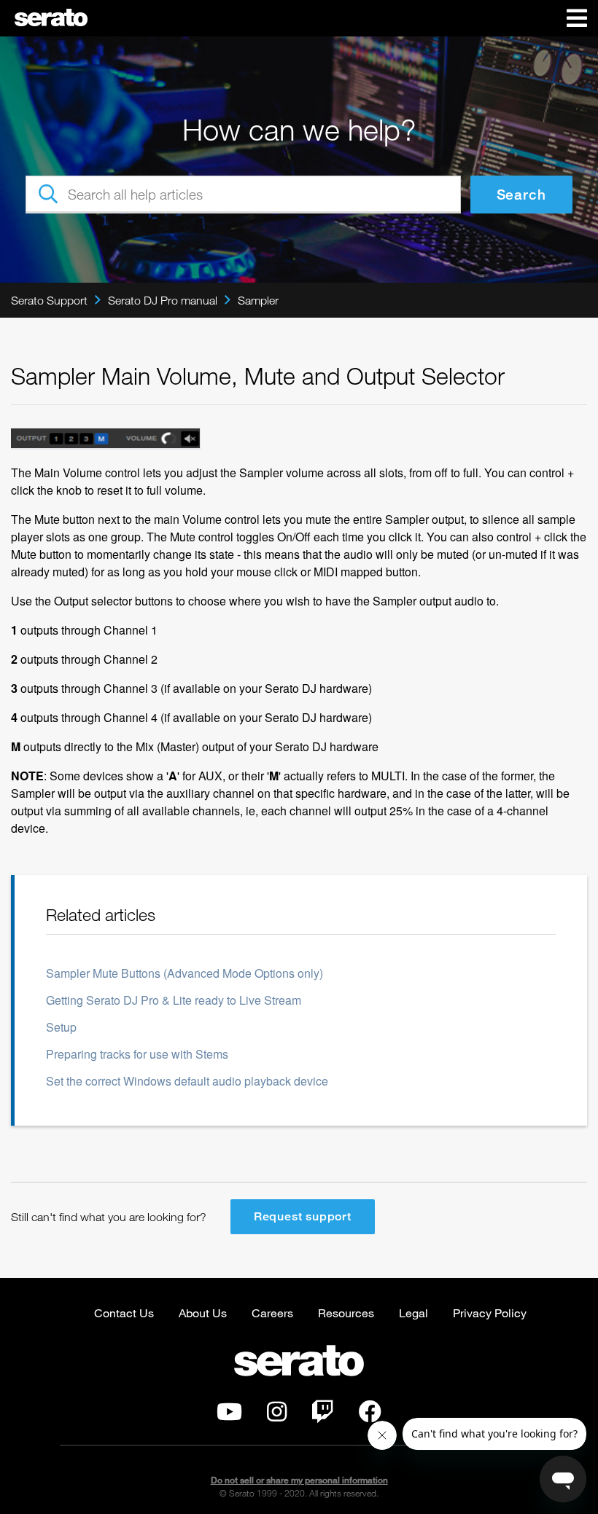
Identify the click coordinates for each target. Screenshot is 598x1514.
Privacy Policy (490, 1312)
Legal (413, 1312)
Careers (272, 1312)
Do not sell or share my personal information (299, 1480)
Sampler (258, 300)
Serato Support (49, 300)
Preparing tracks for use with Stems (137, 1054)
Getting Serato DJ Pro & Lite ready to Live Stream (173, 1000)
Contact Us (124, 1312)
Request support (303, 1216)
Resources (346, 1312)
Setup (61, 1027)
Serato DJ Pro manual (162, 300)
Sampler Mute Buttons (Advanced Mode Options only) (184, 973)
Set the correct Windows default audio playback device (187, 1080)
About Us (203, 1312)
